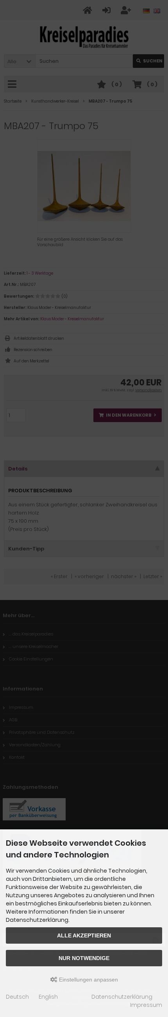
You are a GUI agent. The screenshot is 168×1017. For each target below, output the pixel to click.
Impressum (146, 1005)
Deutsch (17, 997)
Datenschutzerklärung (121, 997)
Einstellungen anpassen (87, 979)
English (48, 997)
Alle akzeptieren (84, 935)
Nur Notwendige (84, 958)
